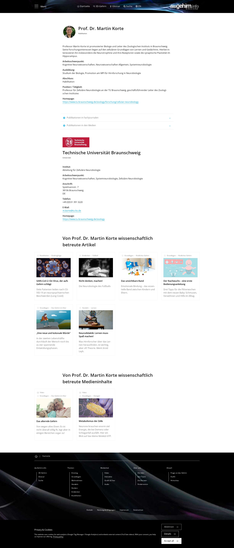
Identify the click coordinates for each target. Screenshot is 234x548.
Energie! (97, 396)
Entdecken (86, 255)
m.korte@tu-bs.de (72, 210)
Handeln (85, 308)
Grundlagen (128, 255)
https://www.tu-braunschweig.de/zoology (84, 219)
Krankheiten (44, 255)
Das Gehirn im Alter (58, 308)
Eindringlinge (56, 255)
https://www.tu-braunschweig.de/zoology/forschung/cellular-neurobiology (101, 101)
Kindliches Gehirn (142, 255)
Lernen (93, 308)
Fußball (95, 255)
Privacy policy (58, 536)
